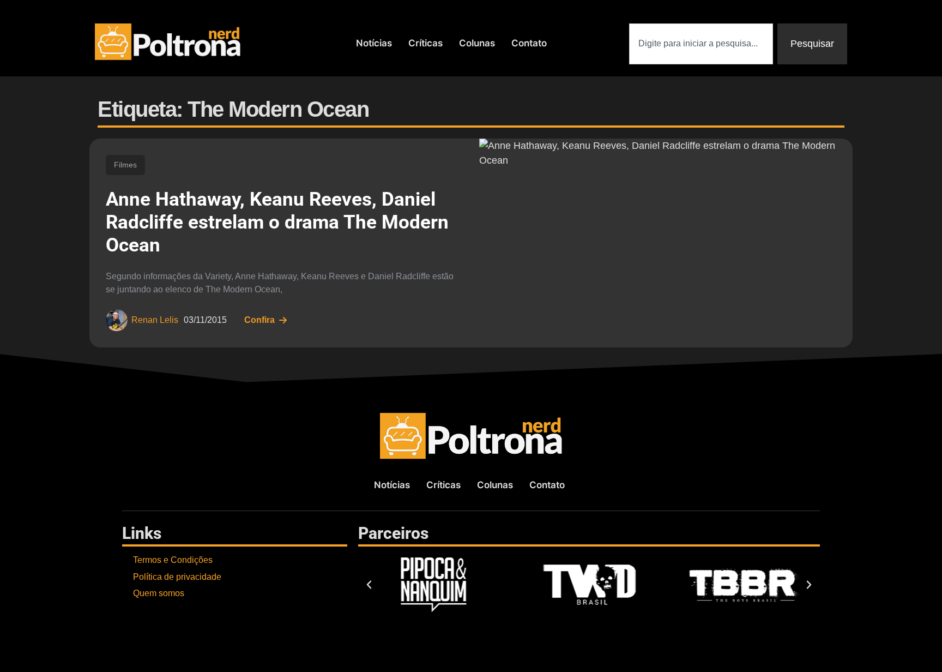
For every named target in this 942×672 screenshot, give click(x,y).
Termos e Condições (173, 560)
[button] (369, 584)
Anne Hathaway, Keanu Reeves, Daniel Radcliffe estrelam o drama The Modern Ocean (277, 222)
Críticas (425, 43)
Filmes (125, 164)
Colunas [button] (477, 43)
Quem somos (158, 593)
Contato (529, 43)
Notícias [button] (374, 43)
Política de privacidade (177, 576)
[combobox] (701, 43)
